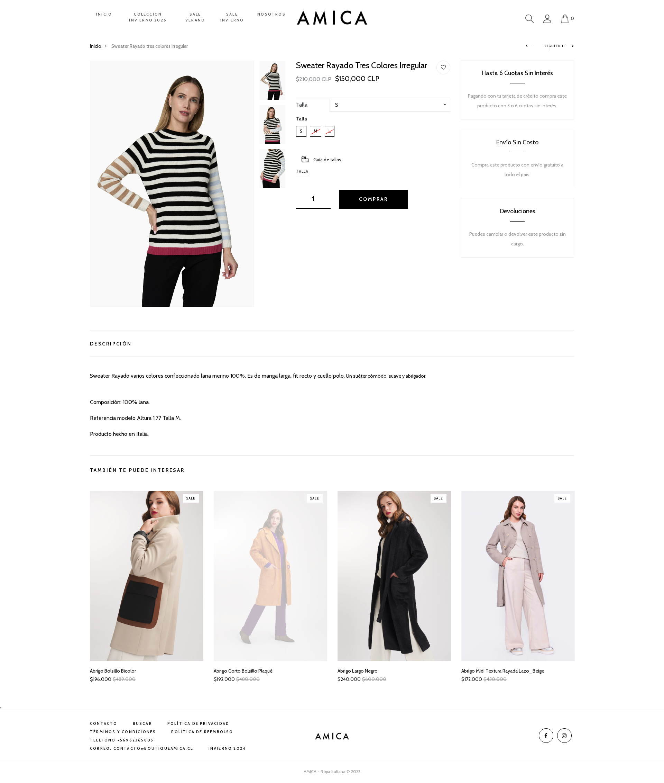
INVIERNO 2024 (227, 748)
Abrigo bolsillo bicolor (113, 671)
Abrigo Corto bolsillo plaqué (243, 671)
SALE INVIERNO (232, 17)
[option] (172, 184)
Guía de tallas (327, 159)
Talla (301, 104)
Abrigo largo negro (358, 671)
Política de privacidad (198, 723)
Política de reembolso (202, 731)
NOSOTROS (271, 14)
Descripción (111, 343)
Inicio (95, 46)
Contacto (104, 723)
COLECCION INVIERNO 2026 (148, 17)
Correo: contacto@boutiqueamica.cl (141, 748)
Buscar (142, 723)
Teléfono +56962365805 (122, 740)
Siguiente (556, 46)
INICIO (104, 14)
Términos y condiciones (123, 731)
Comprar (373, 199)
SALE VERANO (195, 17)
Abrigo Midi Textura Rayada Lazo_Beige (502, 671)
